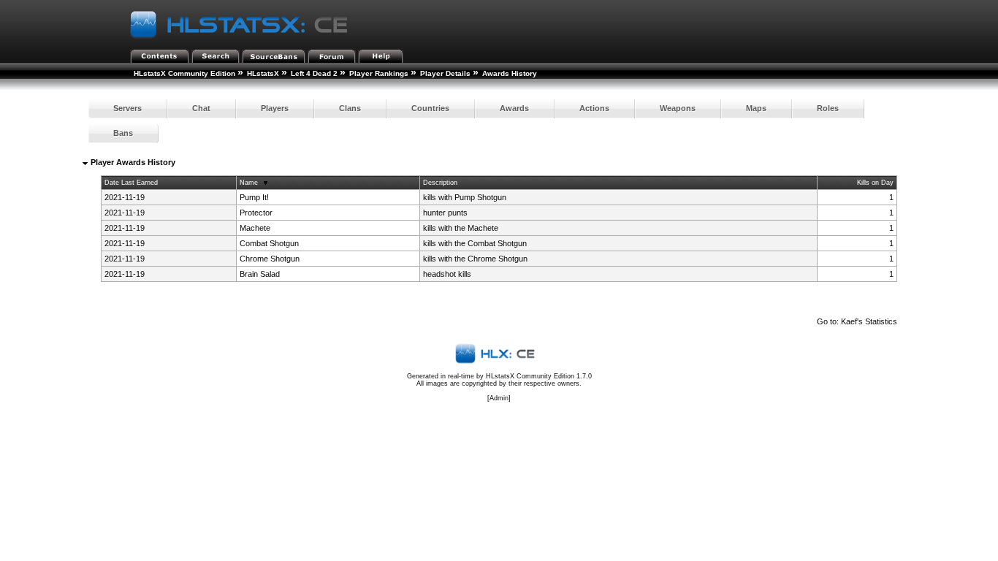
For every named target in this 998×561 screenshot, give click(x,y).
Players (275, 108)
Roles (828, 108)
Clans (350, 108)
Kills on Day (875, 182)
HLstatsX (263, 73)
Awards (514, 108)
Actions (594, 108)
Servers (127, 108)
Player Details (445, 73)
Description (440, 182)
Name (249, 182)
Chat (201, 108)
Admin (499, 398)
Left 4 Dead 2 (314, 73)
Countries (430, 108)
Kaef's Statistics (869, 321)
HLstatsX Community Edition (184, 73)
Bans (123, 133)
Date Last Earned (131, 182)
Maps (756, 108)
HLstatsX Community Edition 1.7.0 (539, 376)
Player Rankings (378, 73)
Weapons (678, 108)
